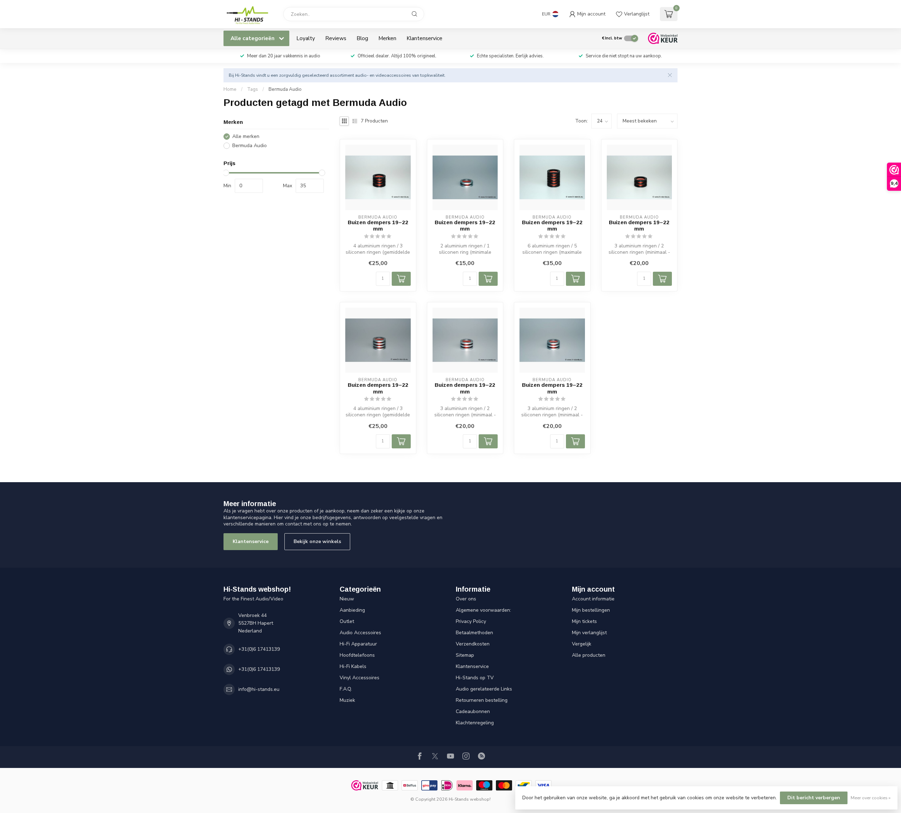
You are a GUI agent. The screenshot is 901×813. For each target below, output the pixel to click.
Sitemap (465, 655)
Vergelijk (581, 644)
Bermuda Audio (285, 89)
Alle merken (245, 136)
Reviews (335, 38)
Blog (362, 38)
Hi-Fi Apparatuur (358, 644)
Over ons (466, 598)
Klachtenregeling (475, 722)
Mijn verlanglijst (589, 632)
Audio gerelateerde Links (484, 689)
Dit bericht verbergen (813, 797)
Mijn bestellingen (591, 610)
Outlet (347, 621)
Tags (252, 89)
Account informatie (593, 598)
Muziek (347, 700)
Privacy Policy (471, 621)
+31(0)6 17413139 (259, 649)
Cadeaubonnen (473, 711)
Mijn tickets (584, 621)
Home (230, 89)
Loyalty (305, 38)
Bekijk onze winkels (317, 541)
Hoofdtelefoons (357, 655)
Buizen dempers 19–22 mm (378, 225)
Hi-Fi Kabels (353, 666)
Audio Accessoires (360, 632)
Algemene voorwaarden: (483, 610)
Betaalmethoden (474, 632)
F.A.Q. (346, 689)
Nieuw (347, 598)
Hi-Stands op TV (475, 677)
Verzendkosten (473, 644)
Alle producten (588, 655)
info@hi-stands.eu (258, 689)
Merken (387, 38)
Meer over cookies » (870, 798)
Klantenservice (424, 38)
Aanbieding (352, 610)
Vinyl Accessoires (359, 677)
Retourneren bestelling (482, 700)
